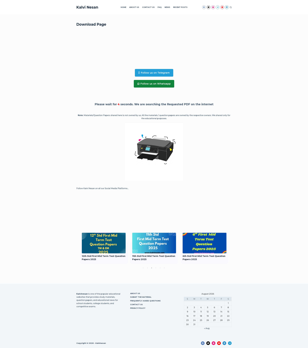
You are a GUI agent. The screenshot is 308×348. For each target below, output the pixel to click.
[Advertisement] (148, 49)
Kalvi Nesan (87, 7)
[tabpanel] (104, 248)
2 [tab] (147, 268)
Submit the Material (140, 297)
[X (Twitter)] (208, 7)
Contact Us (148, 7)
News (167, 7)
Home (123, 7)
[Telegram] (217, 7)
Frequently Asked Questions (145, 301)
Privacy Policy (137, 308)
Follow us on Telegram (155, 72)
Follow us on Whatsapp (155, 83)
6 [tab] (164, 268)
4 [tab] (156, 268)
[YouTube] (222, 7)
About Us (134, 7)
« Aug (206, 328)
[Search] (231, 7)
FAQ (160, 7)
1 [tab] (143, 268)
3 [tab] (151, 268)
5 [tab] (160, 268)
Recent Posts (180, 7)
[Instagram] (213, 7)
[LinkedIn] (227, 7)
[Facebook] (204, 7)
